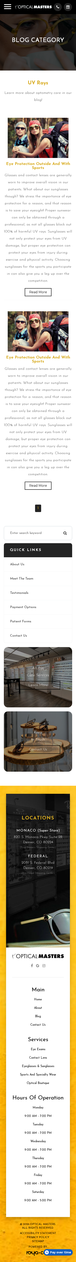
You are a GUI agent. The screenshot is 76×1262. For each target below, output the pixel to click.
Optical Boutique (38, 1083)
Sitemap (38, 1241)
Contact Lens (38, 1057)
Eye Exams (38, 1049)
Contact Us (18, 635)
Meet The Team (21, 578)
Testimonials (19, 593)
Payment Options (23, 607)
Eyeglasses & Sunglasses (38, 1066)
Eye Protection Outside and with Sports (38, 166)
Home (38, 999)
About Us (17, 564)
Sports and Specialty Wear (38, 1074)
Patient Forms (20, 621)
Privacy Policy (38, 1237)
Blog (38, 1016)
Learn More (38, 685)
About (38, 1008)
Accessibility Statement (38, 1233)
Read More (38, 292)
